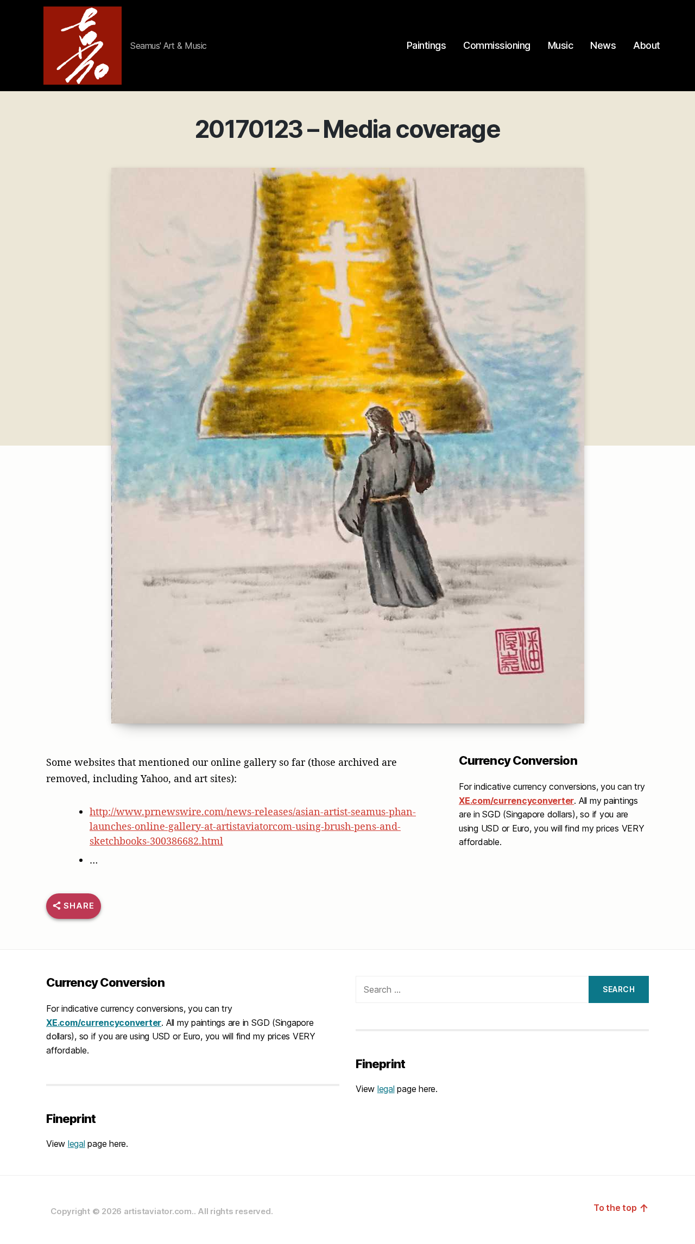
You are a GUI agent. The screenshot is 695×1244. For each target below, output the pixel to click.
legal (76, 1143)
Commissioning (496, 45)
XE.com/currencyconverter (516, 800)
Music (560, 45)
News (603, 45)
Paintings (426, 45)
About (646, 45)
